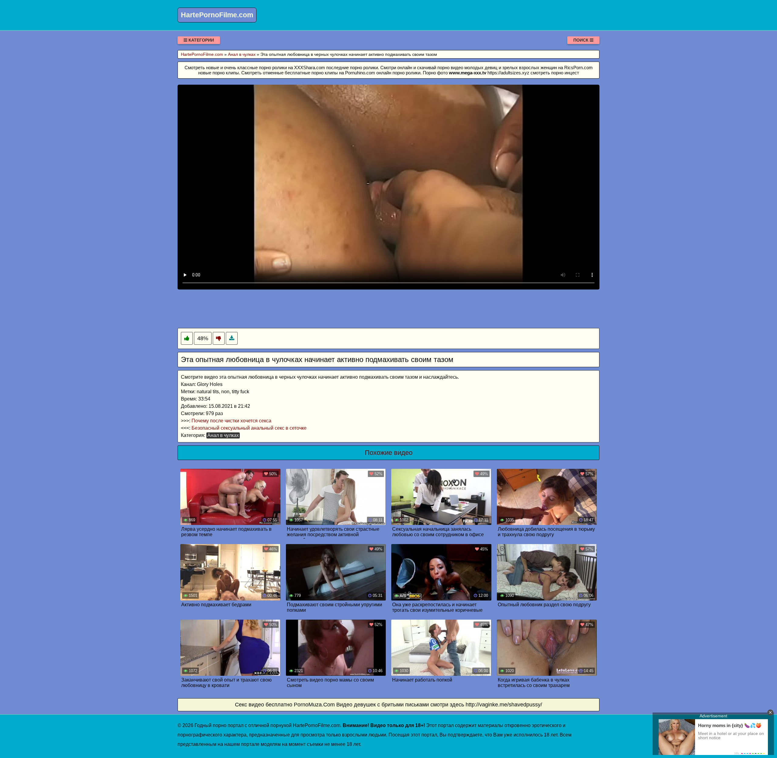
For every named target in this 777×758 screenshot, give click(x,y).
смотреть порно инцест (555, 72)
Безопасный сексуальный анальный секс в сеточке (249, 428)
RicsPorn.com (578, 67)
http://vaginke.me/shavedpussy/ (504, 705)
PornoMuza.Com (314, 705)
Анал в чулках (223, 435)
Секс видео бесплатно (263, 705)
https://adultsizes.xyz (508, 72)
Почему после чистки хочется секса (231, 420)
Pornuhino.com (360, 72)
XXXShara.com (309, 67)
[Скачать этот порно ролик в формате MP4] (232, 338)
